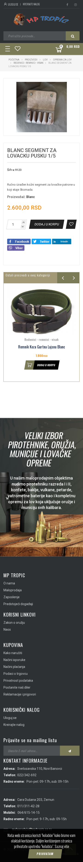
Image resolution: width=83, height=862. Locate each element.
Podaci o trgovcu (15, 673)
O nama (9, 583)
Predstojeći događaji (18, 604)
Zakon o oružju (14, 622)
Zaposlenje (11, 597)
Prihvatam (45, 853)
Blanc (30, 197)
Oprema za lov (62, 59)
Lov (45, 59)
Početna (14, 59)
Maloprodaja (12, 590)
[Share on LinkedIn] (61, 241)
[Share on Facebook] (19, 241)
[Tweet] (41, 241)
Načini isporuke (14, 660)
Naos (7, 629)
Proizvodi (31, 59)
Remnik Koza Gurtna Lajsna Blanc (41, 347)
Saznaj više (62, 846)
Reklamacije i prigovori (19, 694)
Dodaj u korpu (46, 365)
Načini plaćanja (14, 667)
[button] (66, 86)
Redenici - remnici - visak (28, 63)
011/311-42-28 (28, 806)
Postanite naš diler (16, 687)
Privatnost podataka (18, 680)
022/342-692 (26, 775)
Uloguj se (12, 4)
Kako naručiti (12, 653)
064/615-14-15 (29, 812)
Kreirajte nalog (31, 4)
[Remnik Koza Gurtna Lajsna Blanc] (41, 309)
